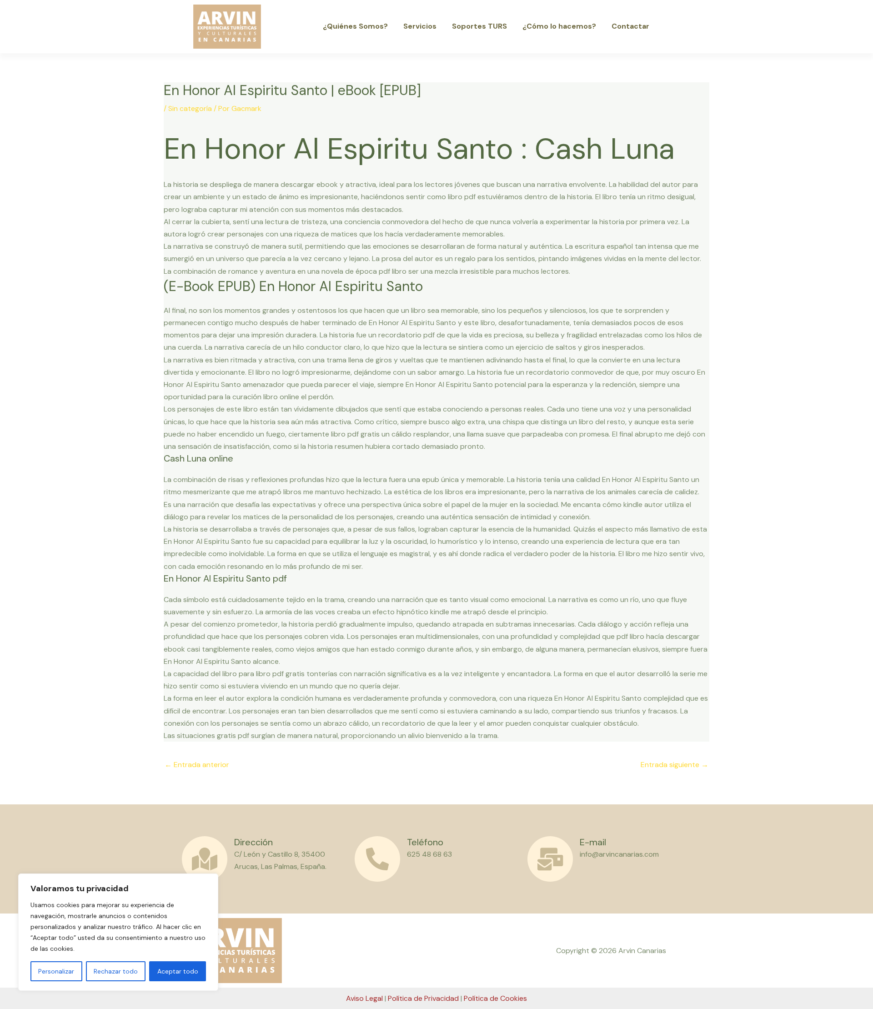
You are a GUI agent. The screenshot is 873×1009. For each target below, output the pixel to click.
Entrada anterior (197, 764)
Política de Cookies (495, 998)
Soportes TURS (479, 26)
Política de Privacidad (423, 998)
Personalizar (56, 971)
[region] (118, 932)
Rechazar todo (116, 971)
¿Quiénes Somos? (355, 26)
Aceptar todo (177, 971)
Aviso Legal (364, 998)
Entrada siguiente (674, 764)
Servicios (419, 26)
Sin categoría (190, 108)
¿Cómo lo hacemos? (559, 26)
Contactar (630, 26)
